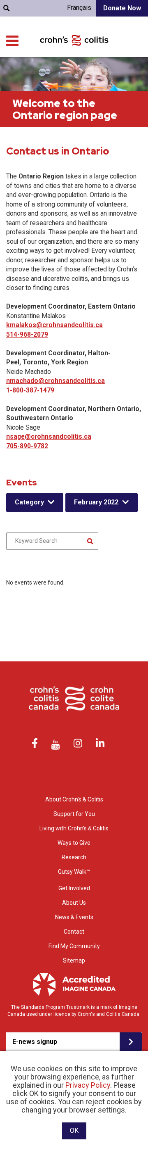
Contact (74, 931)
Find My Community (74, 946)
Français (79, 8)
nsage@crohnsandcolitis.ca (48, 436)
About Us (74, 902)
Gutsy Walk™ (74, 871)
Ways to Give (74, 842)
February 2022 (96, 502)
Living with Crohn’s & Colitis (74, 828)
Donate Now (122, 8)
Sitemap (74, 960)
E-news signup (34, 1042)
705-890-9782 (27, 446)
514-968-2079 (27, 334)
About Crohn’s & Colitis (74, 799)
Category (29, 502)
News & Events (74, 917)
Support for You (74, 814)
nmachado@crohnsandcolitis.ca (55, 381)
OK (74, 1130)
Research (74, 857)
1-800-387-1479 (30, 390)
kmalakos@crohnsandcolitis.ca (54, 325)
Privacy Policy (87, 1085)
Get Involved (74, 888)
